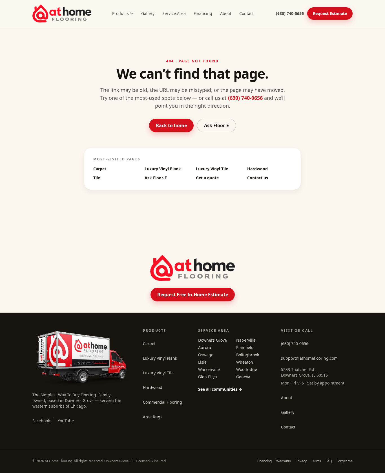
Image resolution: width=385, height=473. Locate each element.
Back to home (171, 125)
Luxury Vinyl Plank (163, 168)
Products (120, 13)
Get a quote (207, 177)
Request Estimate (330, 13)
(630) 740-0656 (245, 97)
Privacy (301, 461)
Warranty (283, 461)
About (225, 13)
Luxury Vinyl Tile (212, 168)
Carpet (99, 168)
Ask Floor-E (216, 125)
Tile (96, 177)
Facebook (41, 420)
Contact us (257, 177)
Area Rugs (152, 416)
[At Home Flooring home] (61, 14)
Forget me (345, 461)
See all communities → (220, 389)
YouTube (66, 420)
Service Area (174, 13)
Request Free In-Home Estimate (192, 294)
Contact (246, 13)
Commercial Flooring (162, 402)
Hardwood (257, 168)
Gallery (147, 13)
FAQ (329, 461)
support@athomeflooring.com (309, 358)
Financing (203, 13)
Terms (316, 461)
